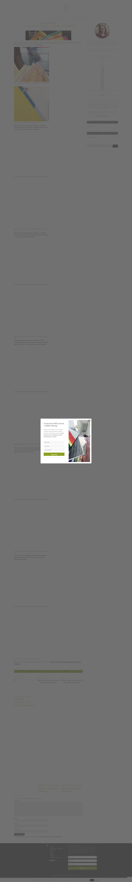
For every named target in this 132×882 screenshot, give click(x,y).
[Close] (89, 420)
